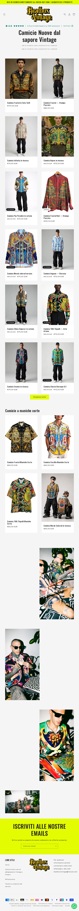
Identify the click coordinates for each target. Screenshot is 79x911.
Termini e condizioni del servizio (13, 885)
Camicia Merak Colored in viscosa (57, 526)
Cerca (7, 865)
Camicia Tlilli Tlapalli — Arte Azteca (55, 330)
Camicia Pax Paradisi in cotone (19, 216)
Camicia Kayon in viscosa (54, 160)
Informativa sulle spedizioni (41, 905)
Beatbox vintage (19, 903)
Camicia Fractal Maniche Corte (19, 462)
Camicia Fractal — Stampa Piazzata (54, 104)
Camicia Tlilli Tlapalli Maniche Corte (19, 522)
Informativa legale (57, 905)
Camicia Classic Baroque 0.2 (55, 386)
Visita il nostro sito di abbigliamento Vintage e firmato (14, 872)
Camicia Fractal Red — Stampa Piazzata (56, 217)
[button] (4, 14)
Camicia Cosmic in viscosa (17, 386)
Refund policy (10, 879)
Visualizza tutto (39, 397)
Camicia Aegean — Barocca (55, 273)
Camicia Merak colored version (19, 273)
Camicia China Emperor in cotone (20, 329)
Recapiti (67, 905)
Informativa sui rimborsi (45, 903)
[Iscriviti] (55, 846)
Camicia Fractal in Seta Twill (18, 103)
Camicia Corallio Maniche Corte (56, 462)
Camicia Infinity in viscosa (18, 160)
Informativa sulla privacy (62, 903)
